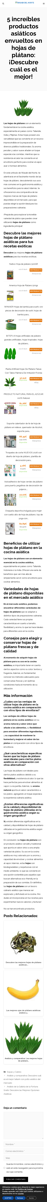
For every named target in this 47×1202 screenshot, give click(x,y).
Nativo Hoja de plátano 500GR (23, 264)
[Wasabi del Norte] (24, 3)
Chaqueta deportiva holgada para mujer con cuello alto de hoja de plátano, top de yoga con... (23, 515)
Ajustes (31, 1198)
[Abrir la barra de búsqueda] (3, 3)
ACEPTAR (8, 1198)
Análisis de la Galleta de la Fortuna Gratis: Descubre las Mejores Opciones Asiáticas (21, 1090)
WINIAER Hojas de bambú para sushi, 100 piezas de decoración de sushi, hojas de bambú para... (23, 311)
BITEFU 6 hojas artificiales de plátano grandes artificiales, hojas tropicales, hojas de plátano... (23, 340)
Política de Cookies (25, 1189)
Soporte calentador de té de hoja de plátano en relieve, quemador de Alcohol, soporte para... (24, 427)
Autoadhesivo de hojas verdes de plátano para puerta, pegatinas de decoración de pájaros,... (23, 485)
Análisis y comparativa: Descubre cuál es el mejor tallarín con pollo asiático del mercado (22, 1079)
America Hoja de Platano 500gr (23, 285)
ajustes (21, 1194)
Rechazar (20, 1198)
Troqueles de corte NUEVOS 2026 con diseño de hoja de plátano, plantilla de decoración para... (23, 456)
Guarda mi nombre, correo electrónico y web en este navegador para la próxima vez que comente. (24, 1168)
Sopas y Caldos (14, 1072)
